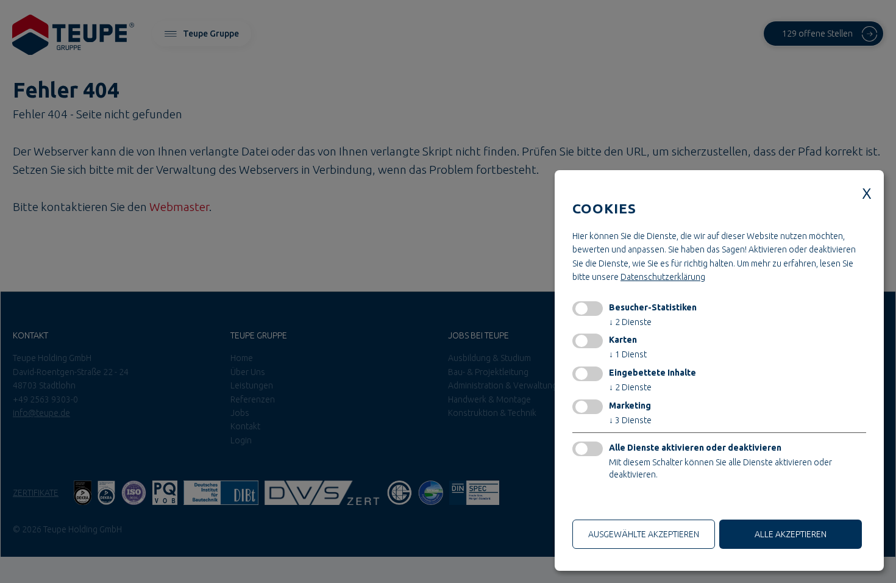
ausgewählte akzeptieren (643, 534)
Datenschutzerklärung (662, 277)
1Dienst (628, 354)
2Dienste (630, 322)
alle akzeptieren (791, 534)
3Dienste (630, 420)
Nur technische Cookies (621, 502)
